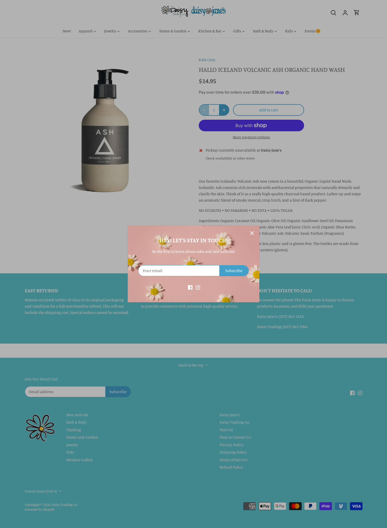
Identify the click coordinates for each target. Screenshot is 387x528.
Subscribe (233, 270)
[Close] (252, 233)
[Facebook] (190, 287)
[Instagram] (198, 287)
